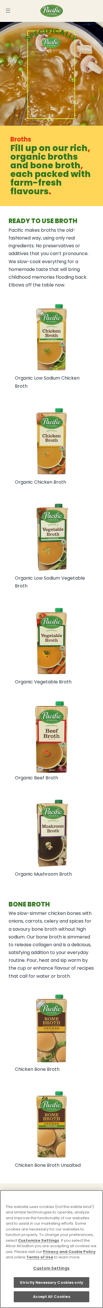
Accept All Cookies (51, 1296)
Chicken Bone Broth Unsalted (48, 1165)
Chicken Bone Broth (37, 1069)
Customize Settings (38, 1240)
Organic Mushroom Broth (43, 874)
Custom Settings (51, 1268)
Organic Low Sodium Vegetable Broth (50, 582)
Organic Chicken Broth (40, 482)
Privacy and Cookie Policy (69, 1251)
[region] (51, 1249)
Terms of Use (39, 1257)
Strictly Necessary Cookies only (51, 1282)
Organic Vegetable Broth (43, 681)
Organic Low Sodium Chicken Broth (47, 382)
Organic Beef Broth (36, 777)
